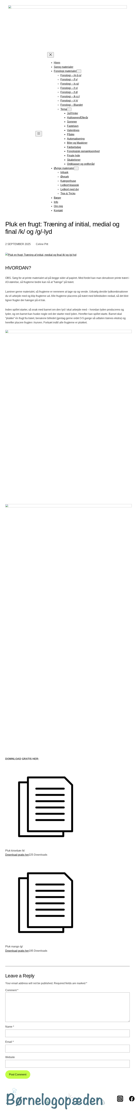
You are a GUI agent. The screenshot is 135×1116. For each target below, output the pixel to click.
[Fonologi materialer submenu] (79, 71)
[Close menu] (50, 55)
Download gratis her (17, 854)
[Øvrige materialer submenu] (76, 168)
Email (9, 1041)
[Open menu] (38, 133)
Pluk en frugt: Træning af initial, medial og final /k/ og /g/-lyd (62, 228)
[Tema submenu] (69, 109)
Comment (11, 990)
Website (10, 1057)
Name (9, 1026)
